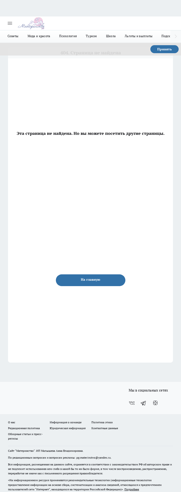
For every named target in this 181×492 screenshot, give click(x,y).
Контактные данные (104, 428)
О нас (11, 422)
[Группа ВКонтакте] (132, 403)
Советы (13, 36)
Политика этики (102, 422)
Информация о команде (66, 422)
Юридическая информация (68, 428)
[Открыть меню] (10, 23)
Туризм (91, 36)
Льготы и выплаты (138, 36)
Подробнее (131, 489)
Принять (164, 49)
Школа (111, 36)
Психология (68, 36)
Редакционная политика (24, 428)
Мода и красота (39, 36)
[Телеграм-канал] (143, 403)
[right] (175, 36)
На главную (90, 279)
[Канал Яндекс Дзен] (155, 403)
